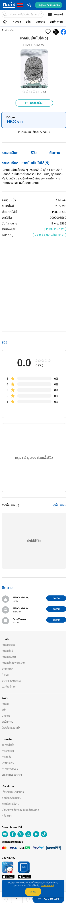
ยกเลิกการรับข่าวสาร (12, 775)
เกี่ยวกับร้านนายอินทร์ (13, 792)
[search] (5, 14)
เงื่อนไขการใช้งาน (10, 804)
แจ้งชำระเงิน (8, 763)
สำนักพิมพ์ (7, 669)
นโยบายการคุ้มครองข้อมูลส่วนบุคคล (20, 810)
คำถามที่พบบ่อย (10, 769)
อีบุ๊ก (28, 22)
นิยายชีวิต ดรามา (55, 235)
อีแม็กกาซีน (56, 22)
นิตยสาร (40, 22)
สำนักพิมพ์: (9, 229)
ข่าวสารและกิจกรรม (12, 681)
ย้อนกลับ (9, 30)
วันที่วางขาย (9, 223)
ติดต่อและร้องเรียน (11, 798)
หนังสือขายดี (8, 645)
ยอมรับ (33, 891)
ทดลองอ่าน (36, 103)
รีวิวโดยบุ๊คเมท (9, 687)
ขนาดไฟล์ (8, 206)
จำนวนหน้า (9, 200)
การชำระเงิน (8, 751)
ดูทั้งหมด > (59, 505)
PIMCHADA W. (34, 45)
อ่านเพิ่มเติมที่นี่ (47, 885)
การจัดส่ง (6, 757)
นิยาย (38, 235)
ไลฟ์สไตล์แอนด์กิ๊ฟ (11, 728)
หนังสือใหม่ (7, 651)
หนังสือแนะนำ (9, 657)
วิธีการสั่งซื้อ (8, 745)
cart (29, 5)
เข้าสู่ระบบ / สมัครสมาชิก (49, 5)
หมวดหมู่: (8, 235)
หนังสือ (17, 22)
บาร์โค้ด (7, 217)
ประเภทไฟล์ (9, 211)
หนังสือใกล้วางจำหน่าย (13, 663)
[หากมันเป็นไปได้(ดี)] (56, 32)
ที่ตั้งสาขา (7, 816)
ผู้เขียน (5, 675)
